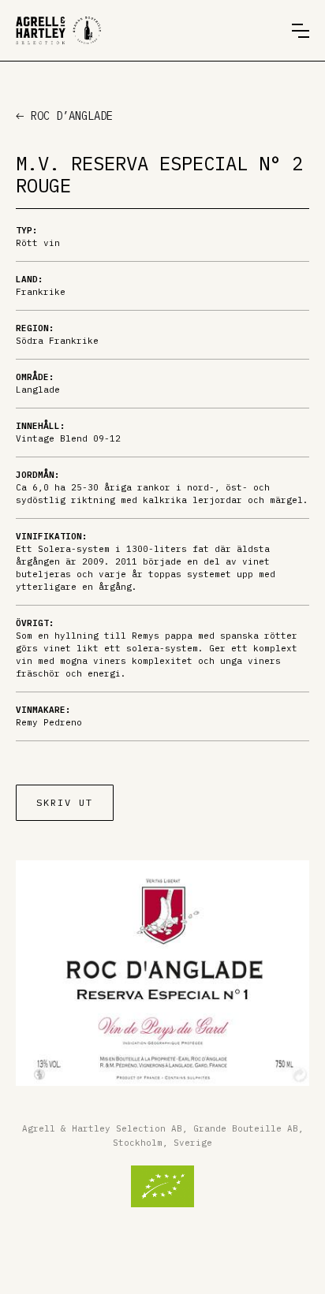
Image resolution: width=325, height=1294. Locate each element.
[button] (300, 31)
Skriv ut (64, 802)
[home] (58, 30)
